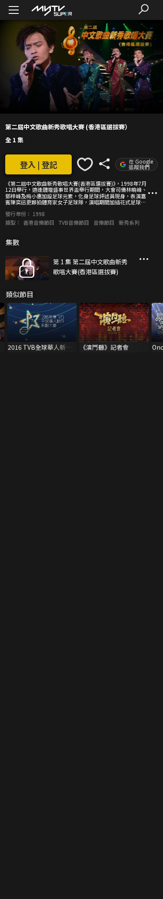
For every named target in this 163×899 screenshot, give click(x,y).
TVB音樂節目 (74, 222)
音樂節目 (103, 222)
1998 (39, 213)
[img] (51, 10)
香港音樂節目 (38, 222)
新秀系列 (129, 222)
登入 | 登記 (38, 164)
